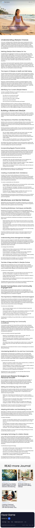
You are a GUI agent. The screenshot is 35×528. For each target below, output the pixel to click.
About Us (23, 525)
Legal (32, 525)
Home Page (4, 521)
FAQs (12, 521)
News (9, 521)
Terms (30, 525)
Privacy (27, 525)
